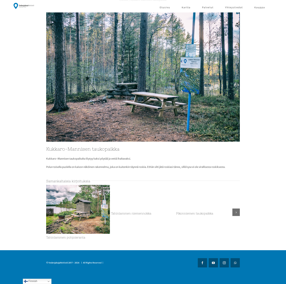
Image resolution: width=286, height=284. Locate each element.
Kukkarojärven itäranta (128, 237)
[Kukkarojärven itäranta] (143, 186)
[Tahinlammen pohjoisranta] (208, 186)
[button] (50, 212)
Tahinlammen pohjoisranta (195, 237)
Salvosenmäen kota (60, 237)
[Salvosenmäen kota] (78, 186)
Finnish (32, 281)
